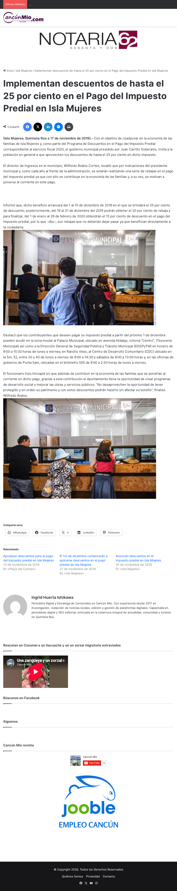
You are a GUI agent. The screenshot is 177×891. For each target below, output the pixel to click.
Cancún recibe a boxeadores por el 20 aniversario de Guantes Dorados (77, 4)
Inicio (10, 70)
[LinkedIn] (48, 127)
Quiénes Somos (72, 876)
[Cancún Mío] (23, 17)
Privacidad (93, 876)
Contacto (109, 876)
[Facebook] (27, 127)
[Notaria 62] (88, 39)
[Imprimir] (69, 127)
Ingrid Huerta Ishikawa (52, 597)
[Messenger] (58, 127)
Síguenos (10, 721)
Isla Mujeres (24, 70)
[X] (37, 127)
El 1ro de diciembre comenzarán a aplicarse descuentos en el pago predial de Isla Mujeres (83, 560)
